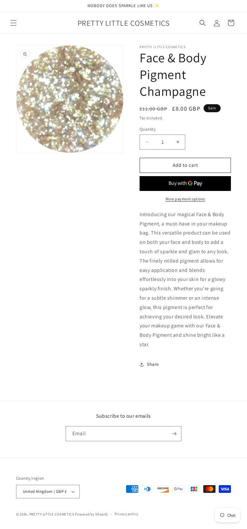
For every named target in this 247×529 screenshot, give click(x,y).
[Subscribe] (174, 433)
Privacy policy (126, 514)
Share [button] (153, 364)
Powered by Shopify (91, 514)
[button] (13, 23)
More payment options (185, 198)
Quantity (148, 129)
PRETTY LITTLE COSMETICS (51, 514)
